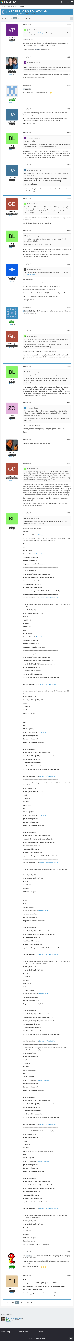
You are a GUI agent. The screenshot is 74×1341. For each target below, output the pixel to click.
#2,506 (69, 109)
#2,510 (69, 230)
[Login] (67, 2)
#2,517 (69, 463)
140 (15, 18)
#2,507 (69, 132)
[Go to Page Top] (71, 1338)
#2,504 (69, 57)
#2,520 (69, 1275)
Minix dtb (39, 554)
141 (19, 18)
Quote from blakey (32, 30)
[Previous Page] (2, 18)
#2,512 (69, 307)
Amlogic (8, 1321)
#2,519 (69, 1252)
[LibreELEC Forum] (8, 2)
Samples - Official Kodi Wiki (47, 598)
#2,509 (69, 198)
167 (26, 18)
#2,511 (69, 264)
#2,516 (69, 439)
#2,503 (69, 24)
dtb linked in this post (38, 33)
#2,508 (69, 165)
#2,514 (69, 366)
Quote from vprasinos (33, 62)
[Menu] (71, 2)
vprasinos (37, 49)
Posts (11, 41)
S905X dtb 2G (43, 732)
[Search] (62, 2)
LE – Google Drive (29, 274)
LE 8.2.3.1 (40, 535)
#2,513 (69, 331)
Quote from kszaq (32, 408)
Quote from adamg (33, 236)
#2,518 (69, 513)
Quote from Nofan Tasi (34, 269)
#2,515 (69, 402)
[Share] (71, 18)
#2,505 (69, 85)
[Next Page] (29, 18)
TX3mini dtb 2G (43, 1080)
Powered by (37, 1338)
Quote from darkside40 (34, 170)
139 (11, 18)
